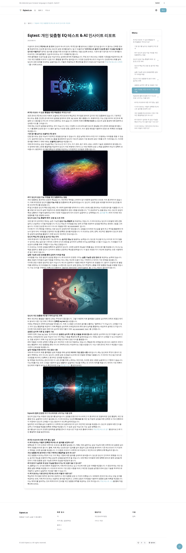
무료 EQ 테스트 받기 (101, 429)
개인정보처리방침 (101, 516)
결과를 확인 (104, 212)
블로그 (40, 10)
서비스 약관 (99, 521)
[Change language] (156, 10)
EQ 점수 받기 (66, 365)
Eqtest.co (23, 512)
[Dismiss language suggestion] (164, 3)
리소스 (47, 10)
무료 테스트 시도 (106, 481)
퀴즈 (163, 10)
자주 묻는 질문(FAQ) (64, 521)
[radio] (138, 542)
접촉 (133, 516)
